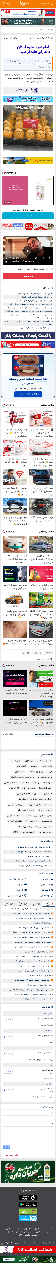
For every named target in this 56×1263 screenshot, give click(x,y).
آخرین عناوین (47, 904)
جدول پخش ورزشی (15, 895)
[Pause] (5, 202)
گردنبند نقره (21, 766)
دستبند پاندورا (20, 771)
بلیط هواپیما (28, 760)
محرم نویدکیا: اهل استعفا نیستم (39, 975)
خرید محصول (28, 276)
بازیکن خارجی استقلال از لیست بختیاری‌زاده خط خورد (32, 942)
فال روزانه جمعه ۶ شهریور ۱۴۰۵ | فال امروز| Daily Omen (31, 909)
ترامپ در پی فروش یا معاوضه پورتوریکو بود (33, 847)
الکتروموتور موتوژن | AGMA (24, 832)
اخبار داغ (33, 904)
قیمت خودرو (45, 884)
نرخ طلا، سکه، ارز (16, 879)
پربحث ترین (5, 904)
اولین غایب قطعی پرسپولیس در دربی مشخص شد (33, 956)
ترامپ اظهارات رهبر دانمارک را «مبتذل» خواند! (32, 861)
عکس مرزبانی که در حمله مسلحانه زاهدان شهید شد (32, 961)
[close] (2, 1244)
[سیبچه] (28, 1198)
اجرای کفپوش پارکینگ (43, 826)
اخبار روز (38, 1228)
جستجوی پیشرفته (31, 1235)
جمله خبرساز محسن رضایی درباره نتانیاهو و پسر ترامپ (31, 947)
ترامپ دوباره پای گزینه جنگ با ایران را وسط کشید (34, 951)
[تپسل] (3, 173)
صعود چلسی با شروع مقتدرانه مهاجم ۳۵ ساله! (35, 927)
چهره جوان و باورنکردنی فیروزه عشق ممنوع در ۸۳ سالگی (31, 932)
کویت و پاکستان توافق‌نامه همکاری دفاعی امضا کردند (32, 918)
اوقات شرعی (45, 895)
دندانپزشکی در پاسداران (43, 815)
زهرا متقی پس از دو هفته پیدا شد (39, 985)
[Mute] (9, 202)
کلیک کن (28, 216)
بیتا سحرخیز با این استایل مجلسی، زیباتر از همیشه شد (31, 913)
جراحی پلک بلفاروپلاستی (26, 793)
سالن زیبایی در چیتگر (26, 810)
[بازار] (28, 1212)
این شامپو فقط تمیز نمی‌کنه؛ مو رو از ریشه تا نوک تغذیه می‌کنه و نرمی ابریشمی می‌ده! (28, 316)
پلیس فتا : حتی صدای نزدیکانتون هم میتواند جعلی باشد (31, 304)
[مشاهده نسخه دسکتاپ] (3, 3)
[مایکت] (28, 1218)
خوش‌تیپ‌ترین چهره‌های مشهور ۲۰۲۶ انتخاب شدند (32, 980)
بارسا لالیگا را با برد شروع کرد (41, 923)
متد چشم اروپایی (28, 788)
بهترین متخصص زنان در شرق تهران (38, 821)
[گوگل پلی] (28, 1205)
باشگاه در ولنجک (46, 793)
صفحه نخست (49, 1228)
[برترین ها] (24, 3)
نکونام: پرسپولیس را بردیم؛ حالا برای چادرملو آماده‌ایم (33, 994)
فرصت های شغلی (42, 1232)
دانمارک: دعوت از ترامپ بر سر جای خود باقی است (31, 851)
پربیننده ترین (20, 904)
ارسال (6, 1147)
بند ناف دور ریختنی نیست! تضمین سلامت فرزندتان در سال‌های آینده (29, 323)
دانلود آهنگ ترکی (15, 821)
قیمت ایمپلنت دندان (44, 760)
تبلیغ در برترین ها (27, 1232)
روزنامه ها (46, 879)
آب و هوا (19, 884)
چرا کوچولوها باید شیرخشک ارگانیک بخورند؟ (36, 327)
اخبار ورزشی (28, 1228)
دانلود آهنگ (47, 782)
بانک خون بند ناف (25, 826)
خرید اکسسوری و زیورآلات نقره (40, 771)
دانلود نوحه (26, 815)
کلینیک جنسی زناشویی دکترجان (40, 804)
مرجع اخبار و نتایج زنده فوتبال (22, 777)
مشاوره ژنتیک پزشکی (16, 804)
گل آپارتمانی (14, 788)
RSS (20, 1235)
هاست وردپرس (13, 815)
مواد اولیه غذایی (10, 782)
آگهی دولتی (14, 1232)
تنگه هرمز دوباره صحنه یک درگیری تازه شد (36, 999)
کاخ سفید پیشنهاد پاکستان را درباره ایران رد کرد (34, 971)
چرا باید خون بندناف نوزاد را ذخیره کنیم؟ (37, 297)
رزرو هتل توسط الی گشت (30, 782)
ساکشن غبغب (47, 766)
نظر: (51, 1123)
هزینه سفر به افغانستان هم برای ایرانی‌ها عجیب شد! (32, 937)
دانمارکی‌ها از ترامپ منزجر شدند (38, 856)
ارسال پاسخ (7, 1019)
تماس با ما (8, 1228)
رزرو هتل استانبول (45, 788)
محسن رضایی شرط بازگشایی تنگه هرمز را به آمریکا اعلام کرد (30, 989)
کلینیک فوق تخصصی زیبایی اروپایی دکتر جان (35, 799)
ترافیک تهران (45, 890)
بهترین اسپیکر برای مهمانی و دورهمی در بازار (36, 293)
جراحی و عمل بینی (45, 832)
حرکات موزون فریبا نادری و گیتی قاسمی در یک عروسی (31, 966)
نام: (52, 1112)
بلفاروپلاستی (15, 760)
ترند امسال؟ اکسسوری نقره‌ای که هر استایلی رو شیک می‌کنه (30, 307)
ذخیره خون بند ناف (45, 810)
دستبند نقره (34, 766)
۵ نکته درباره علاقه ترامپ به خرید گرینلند (34, 865)
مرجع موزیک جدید (45, 777)
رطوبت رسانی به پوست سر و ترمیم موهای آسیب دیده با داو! (29, 311)
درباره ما (18, 1228)
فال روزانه (19, 890)
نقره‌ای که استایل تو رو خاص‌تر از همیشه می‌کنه (34, 300)
